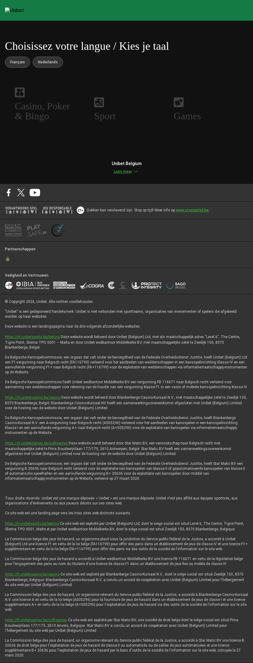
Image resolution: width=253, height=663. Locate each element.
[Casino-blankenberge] (122, 285)
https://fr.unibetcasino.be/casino (32, 574)
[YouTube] (35, 192)
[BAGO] (176, 285)
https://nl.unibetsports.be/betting (32, 337)
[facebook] (8, 192)
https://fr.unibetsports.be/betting (32, 523)
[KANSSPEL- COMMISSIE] (13, 230)
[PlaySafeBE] (37, 230)
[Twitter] (21, 192)
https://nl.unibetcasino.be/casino (32, 397)
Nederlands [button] (48, 62)
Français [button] (17, 62)
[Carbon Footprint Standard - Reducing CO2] (111, 285)
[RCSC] (7, 259)
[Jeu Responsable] (57, 210)
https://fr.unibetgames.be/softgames (36, 620)
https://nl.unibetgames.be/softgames (36, 443)
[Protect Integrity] (146, 285)
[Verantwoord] (21, 210)
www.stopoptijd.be (192, 210)
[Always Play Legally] (58, 230)
